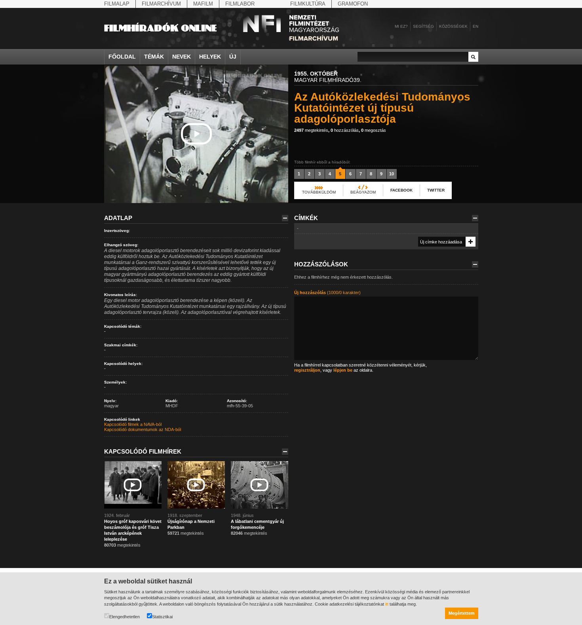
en (475, 26)
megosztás (373, 130)
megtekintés (311, 130)
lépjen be (342, 370)
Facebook (401, 190)
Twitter (436, 190)
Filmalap (116, 4)
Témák (154, 56)
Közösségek (453, 26)
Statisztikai (162, 616)
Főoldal (122, 56)
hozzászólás (345, 130)
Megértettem (462, 613)
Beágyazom (363, 192)
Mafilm (203, 4)
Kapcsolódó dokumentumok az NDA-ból (142, 429)
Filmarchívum (161, 4)
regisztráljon (307, 370)
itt (386, 604)
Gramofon (353, 4)
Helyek (210, 56)
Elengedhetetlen (124, 616)
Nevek (181, 56)
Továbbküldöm (319, 192)
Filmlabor (240, 4)
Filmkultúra (307, 4)
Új (232, 56)
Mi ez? (401, 26)
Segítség (423, 26)
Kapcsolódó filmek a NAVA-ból (133, 424)
